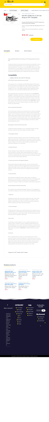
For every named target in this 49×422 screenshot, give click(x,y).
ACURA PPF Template (22, 282)
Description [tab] (7, 51)
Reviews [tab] (17, 51)
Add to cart (37, 39)
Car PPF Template (13, 10)
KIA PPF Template (24, 10)
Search (43, 4)
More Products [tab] (27, 51)
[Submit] (43, 310)
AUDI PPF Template (8, 282)
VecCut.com (22, 227)
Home (5, 10)
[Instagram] (45, 323)
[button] (18, 14)
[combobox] (23, 4)
